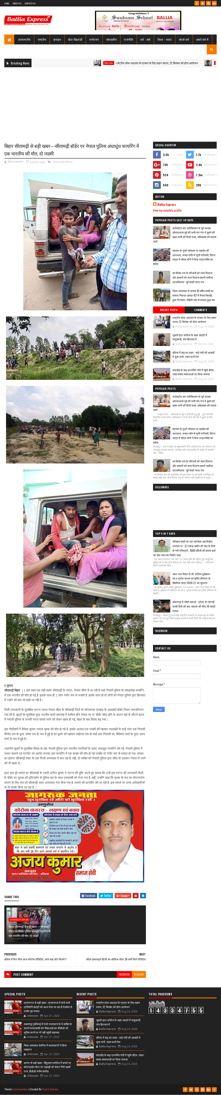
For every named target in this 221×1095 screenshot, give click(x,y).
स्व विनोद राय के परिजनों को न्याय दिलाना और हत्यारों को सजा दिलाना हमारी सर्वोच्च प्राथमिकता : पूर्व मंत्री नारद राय (192, 277)
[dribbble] (196, 1089)
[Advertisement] (110, 102)
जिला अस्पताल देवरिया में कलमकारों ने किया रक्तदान (45, 1047)
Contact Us (30, 3)
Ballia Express (166, 204)
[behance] (214, 3)
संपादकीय (111, 39)
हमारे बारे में (202, 39)
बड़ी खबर (183, 62)
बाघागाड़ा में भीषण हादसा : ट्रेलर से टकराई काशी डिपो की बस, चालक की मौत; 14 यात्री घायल (193, 606)
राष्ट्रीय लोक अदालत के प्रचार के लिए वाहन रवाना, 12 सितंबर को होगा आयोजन (122, 63)
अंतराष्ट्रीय (24, 39)
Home (6, 3)
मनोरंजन (94, 39)
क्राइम (57, 39)
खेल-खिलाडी (75, 39)
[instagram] (208, 3)
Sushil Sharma (50, 1089)
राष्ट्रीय (42, 39)
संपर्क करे (184, 39)
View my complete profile (167, 210)
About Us (17, 3)
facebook (124, 974)
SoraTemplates (20, 1089)
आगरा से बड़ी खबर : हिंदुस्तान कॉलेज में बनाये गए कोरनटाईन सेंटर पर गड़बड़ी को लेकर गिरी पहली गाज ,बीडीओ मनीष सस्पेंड (47, 1066)
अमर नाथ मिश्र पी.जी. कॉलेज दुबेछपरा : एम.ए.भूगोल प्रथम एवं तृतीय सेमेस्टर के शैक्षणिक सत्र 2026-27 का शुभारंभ (191, 578)
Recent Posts (168, 310)
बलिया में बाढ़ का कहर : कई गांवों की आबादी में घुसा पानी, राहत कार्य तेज (193, 354)
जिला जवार (73, 62)
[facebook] (196, 3)
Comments (200, 310)
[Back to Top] (214, 1089)
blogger (139, 974)
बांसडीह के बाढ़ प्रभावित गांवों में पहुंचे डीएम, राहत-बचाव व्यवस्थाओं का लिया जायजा (193, 372)
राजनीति (128, 39)
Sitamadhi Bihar (62, 162)
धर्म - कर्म (145, 39)
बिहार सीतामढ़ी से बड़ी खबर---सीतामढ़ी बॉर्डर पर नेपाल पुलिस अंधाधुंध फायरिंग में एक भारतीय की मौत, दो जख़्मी (29, 931)
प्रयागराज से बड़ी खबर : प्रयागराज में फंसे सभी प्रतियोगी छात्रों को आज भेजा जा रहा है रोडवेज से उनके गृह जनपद (48, 1006)
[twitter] (202, 3)
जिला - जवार (165, 39)
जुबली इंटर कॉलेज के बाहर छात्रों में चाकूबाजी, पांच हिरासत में (189, 337)
